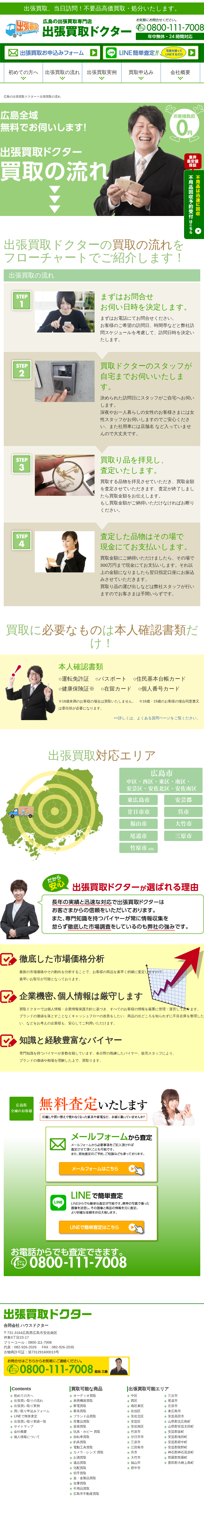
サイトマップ (23, 1426)
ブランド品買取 (84, 1416)
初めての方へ (23, 72)
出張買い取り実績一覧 (30, 1421)
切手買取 (79, 1473)
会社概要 (180, 72)
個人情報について (27, 1437)
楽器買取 (79, 1426)
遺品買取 (79, 1463)
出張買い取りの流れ (28, 1400)
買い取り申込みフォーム (32, 1411)
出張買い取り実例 (27, 1406)
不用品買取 (81, 1488)
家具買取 (79, 1411)
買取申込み (141, 72)
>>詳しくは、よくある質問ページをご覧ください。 (157, 718)
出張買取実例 (102, 72)
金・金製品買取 (84, 1478)
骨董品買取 (81, 1421)
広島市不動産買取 (86, 1494)
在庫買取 (79, 1483)
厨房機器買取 (83, 1400)
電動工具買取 (83, 1447)
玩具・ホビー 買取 (86, 1431)
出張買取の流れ (62, 72)
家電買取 (79, 1406)
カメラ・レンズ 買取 (88, 1452)
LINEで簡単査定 (25, 1416)
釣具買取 (79, 1442)
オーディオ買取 (84, 1395)
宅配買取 (79, 1468)
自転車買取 (81, 1437)
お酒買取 (79, 1457)
